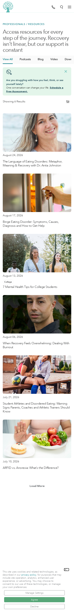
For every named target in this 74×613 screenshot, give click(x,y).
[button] (66, 569)
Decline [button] (34, 606)
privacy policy (28, 574)
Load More (37, 486)
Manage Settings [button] (34, 592)
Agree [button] (34, 599)
